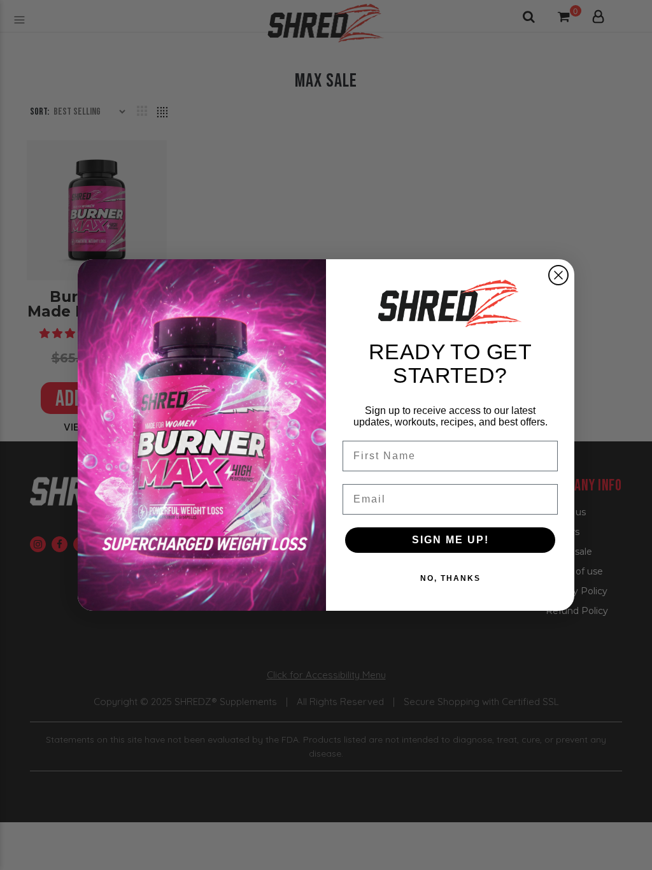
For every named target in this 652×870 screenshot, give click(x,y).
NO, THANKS (450, 578)
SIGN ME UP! (450, 539)
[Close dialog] (558, 275)
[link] (450, 303)
